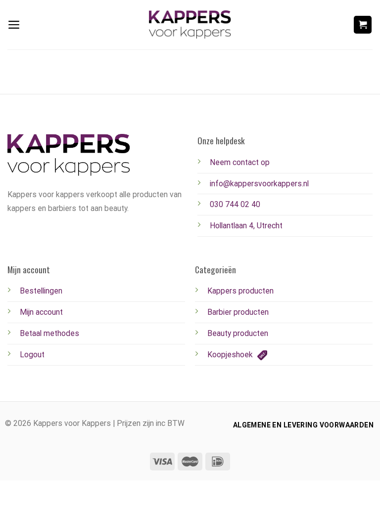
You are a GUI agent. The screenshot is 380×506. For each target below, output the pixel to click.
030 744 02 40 (235, 204)
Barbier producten (238, 312)
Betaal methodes (49, 333)
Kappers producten (240, 290)
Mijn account (41, 312)
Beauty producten (237, 333)
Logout (32, 354)
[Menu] (14, 25)
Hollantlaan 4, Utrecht (246, 225)
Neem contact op (240, 162)
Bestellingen (41, 290)
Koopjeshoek (231, 354)
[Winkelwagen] (363, 24)
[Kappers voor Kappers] (190, 24)
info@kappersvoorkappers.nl (259, 183)
